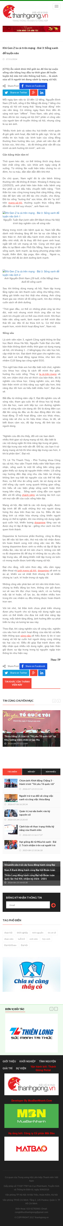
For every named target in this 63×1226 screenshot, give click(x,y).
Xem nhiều (51, 772)
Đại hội (24, 945)
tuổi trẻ (21, 939)
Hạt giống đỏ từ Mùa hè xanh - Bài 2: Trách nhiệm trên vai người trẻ (37, 843)
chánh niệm (28, 495)
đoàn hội (8, 932)
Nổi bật (31, 772)
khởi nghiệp (22, 932)
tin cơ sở (52, 932)
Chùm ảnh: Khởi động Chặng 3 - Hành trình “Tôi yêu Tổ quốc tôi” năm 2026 (37, 784)
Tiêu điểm (12, 772)
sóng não (25, 635)
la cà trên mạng (48, 374)
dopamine (40, 522)
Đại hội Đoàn (10, 945)
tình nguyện (37, 932)
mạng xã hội (15, 202)
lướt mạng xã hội (26, 570)
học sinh (46, 939)
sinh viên (33, 939)
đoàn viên (8, 939)
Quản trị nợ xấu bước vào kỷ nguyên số (34, 813)
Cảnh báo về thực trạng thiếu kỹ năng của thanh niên (36, 828)
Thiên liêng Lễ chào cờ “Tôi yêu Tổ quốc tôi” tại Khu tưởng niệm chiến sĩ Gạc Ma (30, 738)
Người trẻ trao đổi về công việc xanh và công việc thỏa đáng (36, 797)
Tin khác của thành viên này (17, 683)
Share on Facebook (35, 85)
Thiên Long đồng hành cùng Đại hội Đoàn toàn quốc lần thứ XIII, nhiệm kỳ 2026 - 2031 (29, 877)
